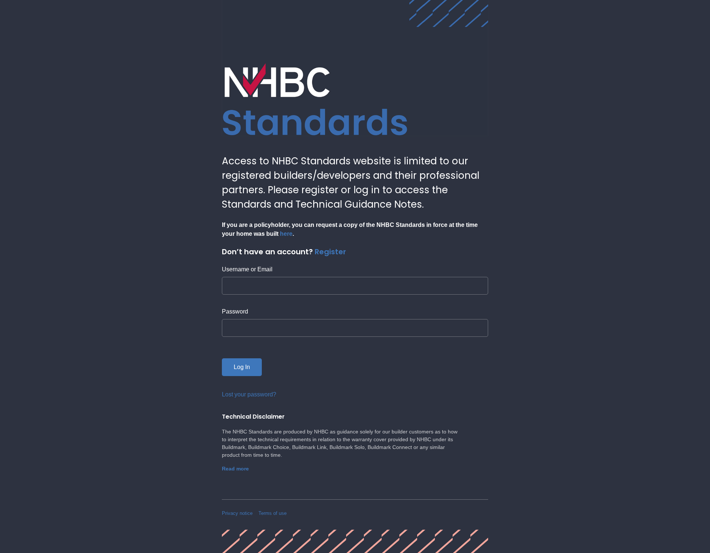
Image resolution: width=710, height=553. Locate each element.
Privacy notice (237, 513)
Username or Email (247, 269)
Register (330, 252)
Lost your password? (249, 394)
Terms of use (272, 513)
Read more (235, 469)
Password (235, 311)
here (286, 234)
